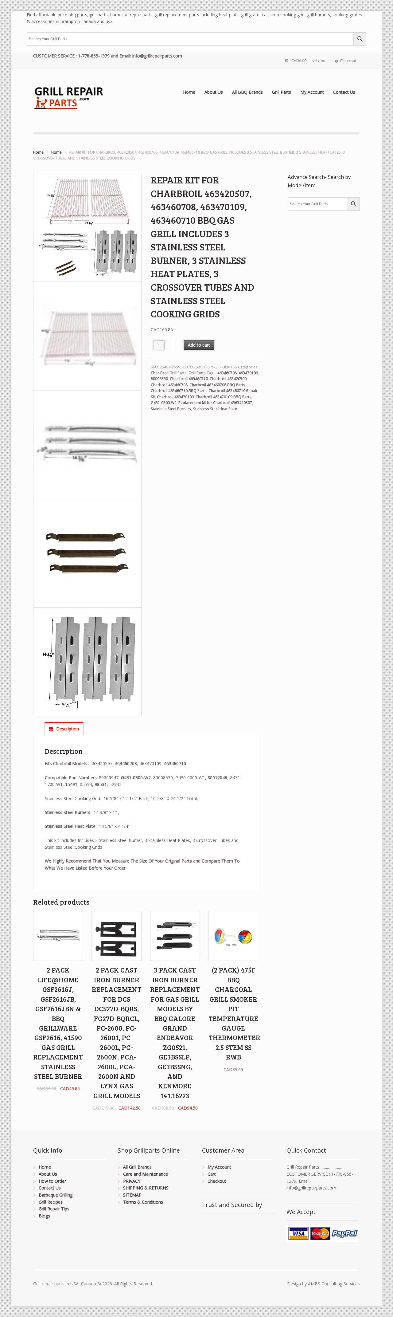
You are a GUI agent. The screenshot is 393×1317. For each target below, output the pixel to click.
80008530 (159, 378)
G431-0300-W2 (164, 402)
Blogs (44, 1216)
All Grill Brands (137, 1167)
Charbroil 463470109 (175, 396)
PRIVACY (131, 1181)
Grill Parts (281, 92)
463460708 (227, 372)
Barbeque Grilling (55, 1195)
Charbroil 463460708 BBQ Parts (217, 384)
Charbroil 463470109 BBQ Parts (223, 396)
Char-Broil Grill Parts (169, 372)
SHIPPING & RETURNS (146, 1188)
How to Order (52, 1181)
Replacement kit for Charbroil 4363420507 (215, 402)
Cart (212, 1174)
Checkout (348, 60)
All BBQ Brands (247, 92)
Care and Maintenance (145, 1174)
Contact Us (344, 92)
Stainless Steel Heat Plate (215, 408)
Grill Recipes (51, 1202)
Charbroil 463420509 (228, 378)
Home (189, 92)
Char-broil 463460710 (189, 378)
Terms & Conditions (143, 1202)
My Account (312, 92)
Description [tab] (67, 729)
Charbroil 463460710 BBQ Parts (179, 390)
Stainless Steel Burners (171, 408)
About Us (213, 92)
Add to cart (199, 345)
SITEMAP (132, 1195)
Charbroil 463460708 (169, 384)
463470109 (248, 372)
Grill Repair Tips (54, 1209)
